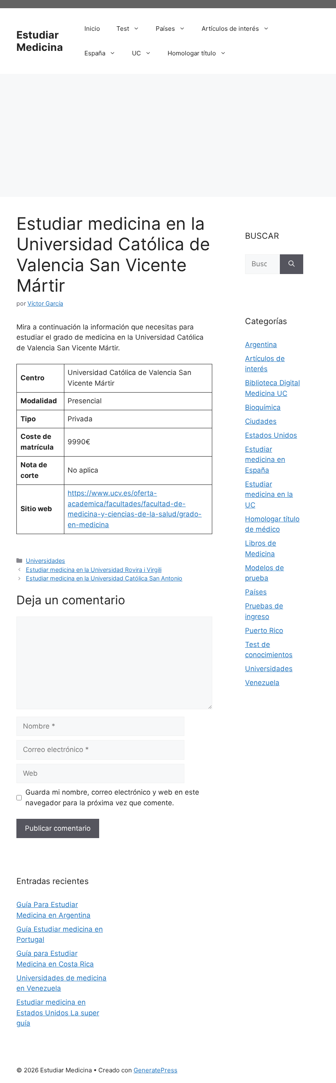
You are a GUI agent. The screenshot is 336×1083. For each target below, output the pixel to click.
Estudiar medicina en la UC (269, 494)
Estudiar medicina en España (265, 459)
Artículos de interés (230, 28)
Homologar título (192, 53)
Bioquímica (263, 407)
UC (136, 53)
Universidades (45, 560)
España (94, 53)
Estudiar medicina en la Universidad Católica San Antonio (104, 578)
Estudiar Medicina (39, 41)
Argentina (261, 344)
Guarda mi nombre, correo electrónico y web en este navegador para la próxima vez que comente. (112, 797)
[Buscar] (291, 264)
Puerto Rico (264, 630)
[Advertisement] (168, 135)
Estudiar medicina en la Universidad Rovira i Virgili (93, 569)
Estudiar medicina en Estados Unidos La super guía (57, 1012)
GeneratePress (155, 1070)
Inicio (92, 28)
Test (122, 28)
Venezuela (262, 683)
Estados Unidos (271, 435)
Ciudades (261, 421)
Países (165, 28)
